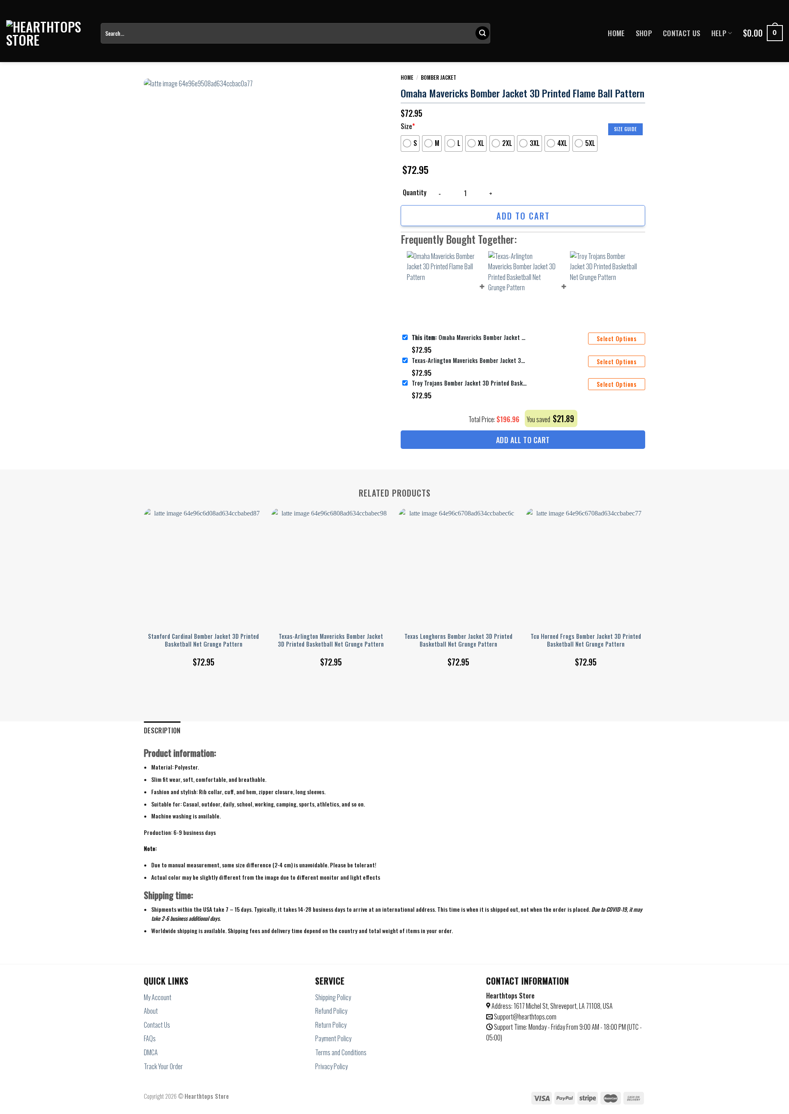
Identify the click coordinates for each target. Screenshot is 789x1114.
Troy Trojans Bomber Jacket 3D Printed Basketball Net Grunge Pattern (469, 383)
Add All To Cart (523, 440)
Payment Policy (333, 1038)
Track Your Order (163, 1066)
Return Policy (330, 1025)
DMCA (151, 1052)
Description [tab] (162, 730)
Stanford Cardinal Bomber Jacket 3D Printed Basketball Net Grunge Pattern (203, 640)
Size (408, 126)
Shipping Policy (333, 997)
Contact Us (682, 33)
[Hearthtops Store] (47, 33)
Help (719, 33)
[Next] (645, 578)
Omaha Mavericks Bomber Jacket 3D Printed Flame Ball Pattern (469, 337)
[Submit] (482, 33)
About (151, 1011)
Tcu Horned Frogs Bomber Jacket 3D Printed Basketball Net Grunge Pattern (586, 640)
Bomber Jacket (438, 77)
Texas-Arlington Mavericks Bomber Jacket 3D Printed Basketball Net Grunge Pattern (469, 360)
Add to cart (523, 215)
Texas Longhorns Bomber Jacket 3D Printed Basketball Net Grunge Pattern (458, 640)
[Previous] (144, 578)
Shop (644, 33)
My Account (157, 997)
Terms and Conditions (341, 1052)
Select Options (617, 338)
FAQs (150, 1038)
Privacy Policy (331, 1066)
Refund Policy (331, 1011)
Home (616, 33)
